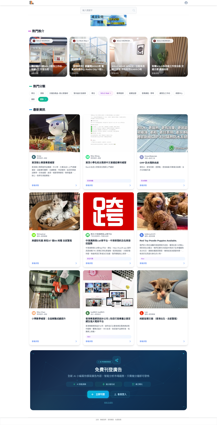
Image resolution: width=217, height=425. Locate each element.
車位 (33, 93)
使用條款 (111, 420)
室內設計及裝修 (80, 93)
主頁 (97, 420)
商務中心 (179, 93)
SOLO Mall (105, 93)
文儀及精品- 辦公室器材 (58, 93)
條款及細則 (108, 403)
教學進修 (120, 93)
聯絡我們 (103, 420)
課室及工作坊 (164, 93)
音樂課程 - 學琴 (148, 93)
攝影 (33, 99)
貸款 (42, 93)
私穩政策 (118, 420)
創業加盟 (132, 93)
